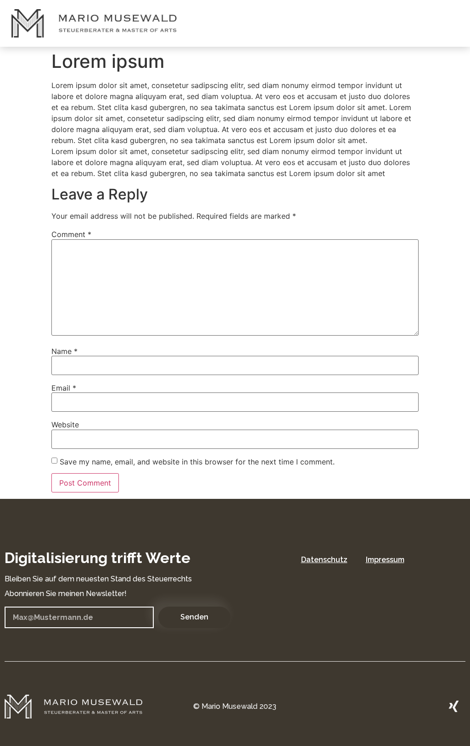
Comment (71, 234)
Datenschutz (324, 559)
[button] (455, 23)
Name (64, 351)
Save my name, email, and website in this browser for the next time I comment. (197, 461)
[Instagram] (428, 706)
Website (65, 424)
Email (63, 388)
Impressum (385, 559)
